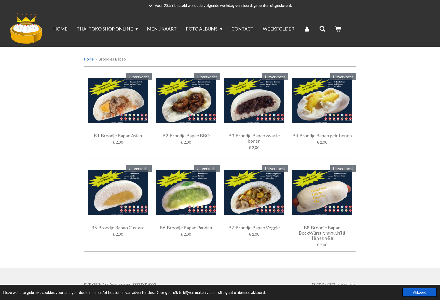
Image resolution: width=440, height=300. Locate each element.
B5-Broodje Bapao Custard (118, 227)
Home (89, 59)
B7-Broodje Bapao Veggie (254, 227)
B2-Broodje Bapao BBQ (186, 135)
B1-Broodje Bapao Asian (118, 135)
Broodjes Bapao (112, 59)
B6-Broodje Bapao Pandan (186, 227)
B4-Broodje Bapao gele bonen (322, 135)
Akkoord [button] (419, 292)
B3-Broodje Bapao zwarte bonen (254, 138)
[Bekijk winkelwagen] (338, 29)
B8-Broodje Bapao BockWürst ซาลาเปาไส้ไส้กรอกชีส (322, 233)
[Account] (306, 29)
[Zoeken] (322, 29)
